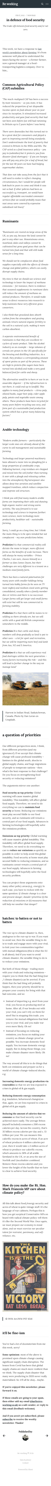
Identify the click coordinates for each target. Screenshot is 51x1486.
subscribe (7, 1419)
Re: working (10, 4)
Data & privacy (25, 1460)
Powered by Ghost (25, 1470)
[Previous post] (4, 1436)
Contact (25, 1463)
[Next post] (47, 1436)
